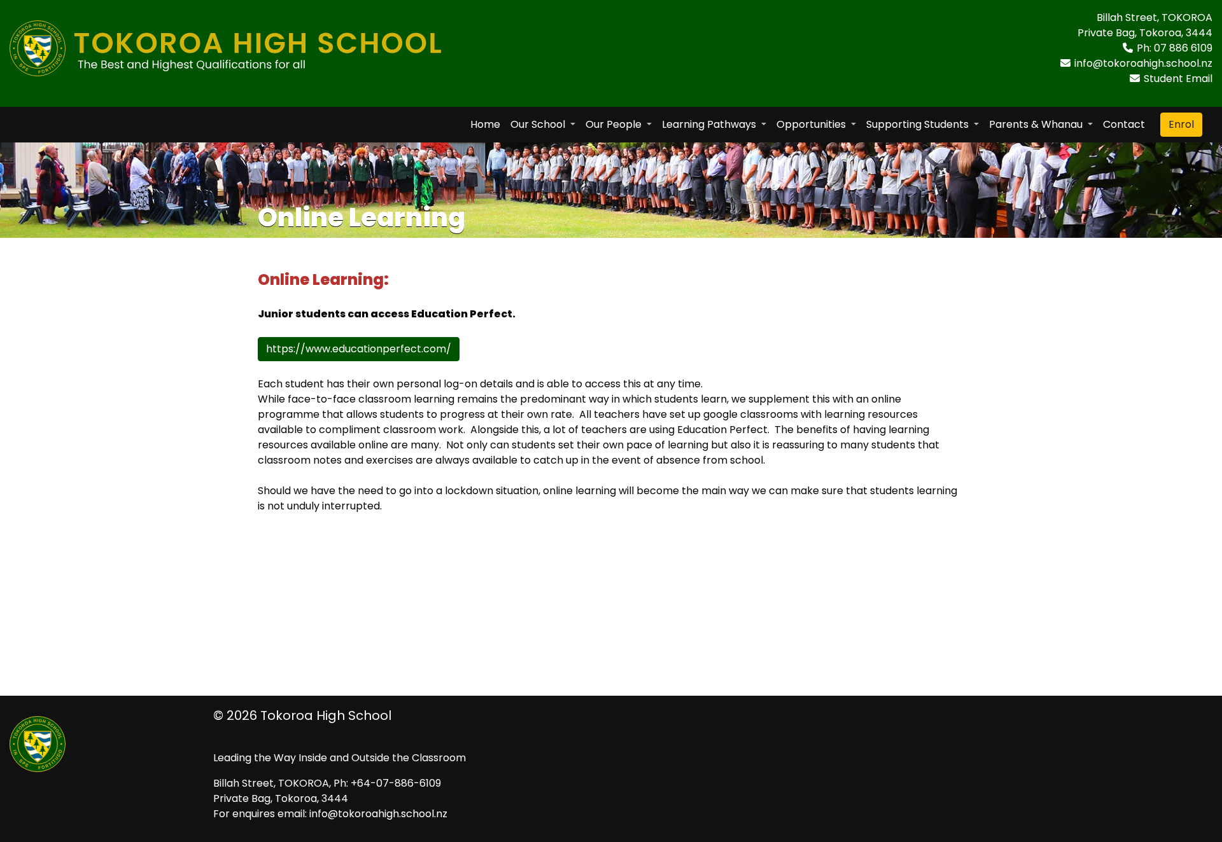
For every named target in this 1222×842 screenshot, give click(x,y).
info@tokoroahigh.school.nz (1143, 63)
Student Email (1178, 78)
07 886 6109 (1183, 48)
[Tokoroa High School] (225, 42)
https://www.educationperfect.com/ (358, 349)
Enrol (1181, 124)
